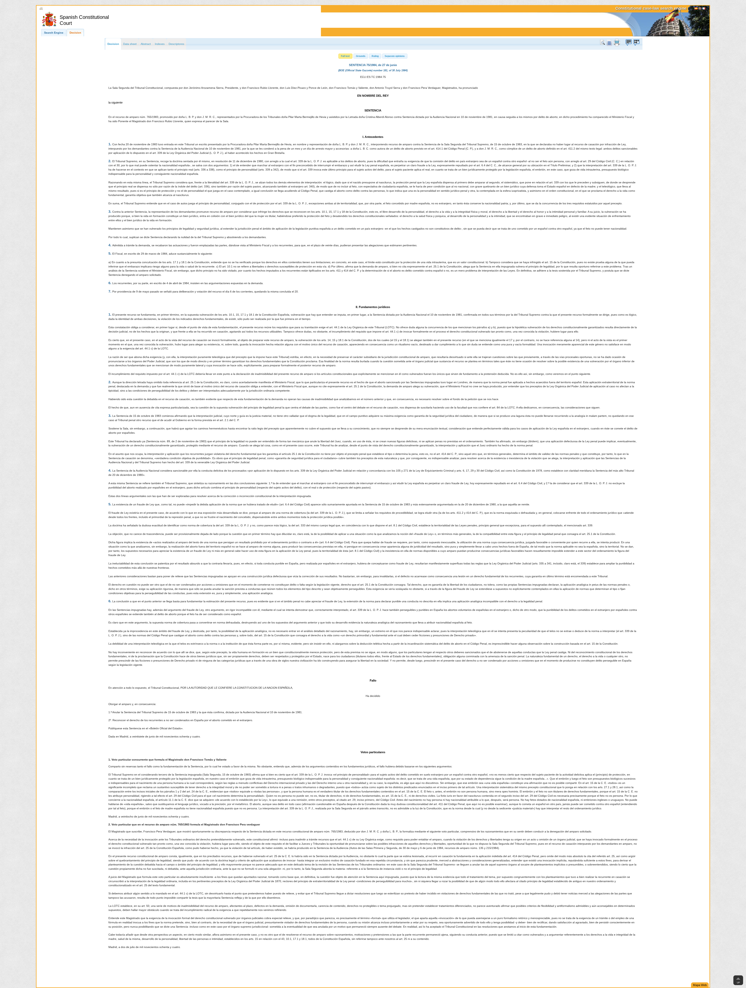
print (616, 42)
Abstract (146, 44)
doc (609, 42)
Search (603, 42)
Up (738, 982)
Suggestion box (628, 42)
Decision (75, 32)
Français (703, 8)
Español (696, 8)
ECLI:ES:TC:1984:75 (373, 77)
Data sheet (130, 44)
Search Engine (53, 32)
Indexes (160, 44)
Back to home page (56, 8)
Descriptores (176, 44)
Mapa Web (700, 985)
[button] (345, 56)
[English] (700, 8)
